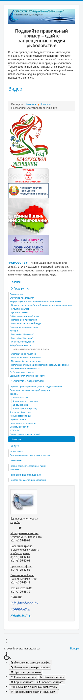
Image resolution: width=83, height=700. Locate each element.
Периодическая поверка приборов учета (30, 390)
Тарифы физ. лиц (20, 397)
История (14, 330)
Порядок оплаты (18, 419)
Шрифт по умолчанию (27, 672)
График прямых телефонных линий (28, 465)
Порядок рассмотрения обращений (28, 479)
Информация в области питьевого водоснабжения (35, 301)
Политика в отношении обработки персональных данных (40, 364)
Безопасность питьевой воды (26, 323)
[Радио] (28, 245)
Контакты (16, 460)
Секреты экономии (19, 426)
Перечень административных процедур (30, 455)
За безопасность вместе (22, 372)
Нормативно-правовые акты (25, 368)
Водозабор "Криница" (22, 337)
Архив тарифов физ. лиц (25, 401)
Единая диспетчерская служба (25, 433)
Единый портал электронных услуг (27, 375)
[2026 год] (28, 140)
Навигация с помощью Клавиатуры (35, 687)
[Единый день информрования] (28, 216)
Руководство (16, 294)
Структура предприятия (22, 297)
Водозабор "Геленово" (22, 334)
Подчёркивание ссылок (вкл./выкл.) (35, 692)
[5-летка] (28, 175)
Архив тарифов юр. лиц (24, 408)
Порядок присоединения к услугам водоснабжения (36, 386)
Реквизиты (15, 469)
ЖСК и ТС (15, 430)
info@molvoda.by (24, 603)
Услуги (15, 446)
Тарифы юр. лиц (19, 404)
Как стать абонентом (20, 412)
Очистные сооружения (22, 341)
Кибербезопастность (20, 345)
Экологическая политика (23, 353)
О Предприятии (20, 288)
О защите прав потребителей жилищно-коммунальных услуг (42, 305)
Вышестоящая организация (24, 326)
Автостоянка (16, 451)
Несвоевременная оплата (23, 423)
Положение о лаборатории (24, 319)
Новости (16, 439)
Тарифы (14, 393)
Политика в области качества (26, 357)
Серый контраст (23, 682)
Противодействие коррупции (25, 361)
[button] (41, 656)
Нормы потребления (20, 415)
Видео (15, 88)
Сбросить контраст (51, 682)
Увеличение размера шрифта (31, 667)
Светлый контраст (24, 677)
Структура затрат (20, 308)
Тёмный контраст (53, 677)
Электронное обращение (26, 474)
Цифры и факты (19, 312)
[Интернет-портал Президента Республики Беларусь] (28, 190)
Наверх (74, 648)
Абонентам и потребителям (27, 381)
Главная (16, 282)
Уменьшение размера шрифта (31, 662)
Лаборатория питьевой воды (24, 316)
